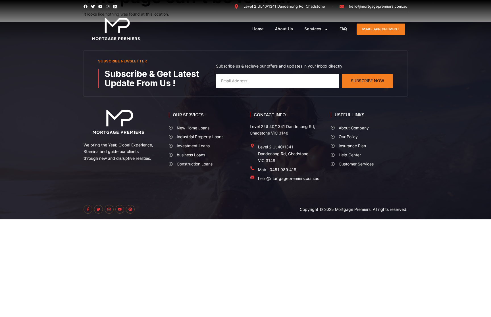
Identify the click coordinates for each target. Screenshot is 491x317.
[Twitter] (98, 209)
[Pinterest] (130, 209)
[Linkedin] (115, 7)
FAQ (343, 29)
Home (258, 29)
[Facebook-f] (88, 209)
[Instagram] (108, 7)
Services (312, 29)
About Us (284, 29)
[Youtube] (119, 209)
